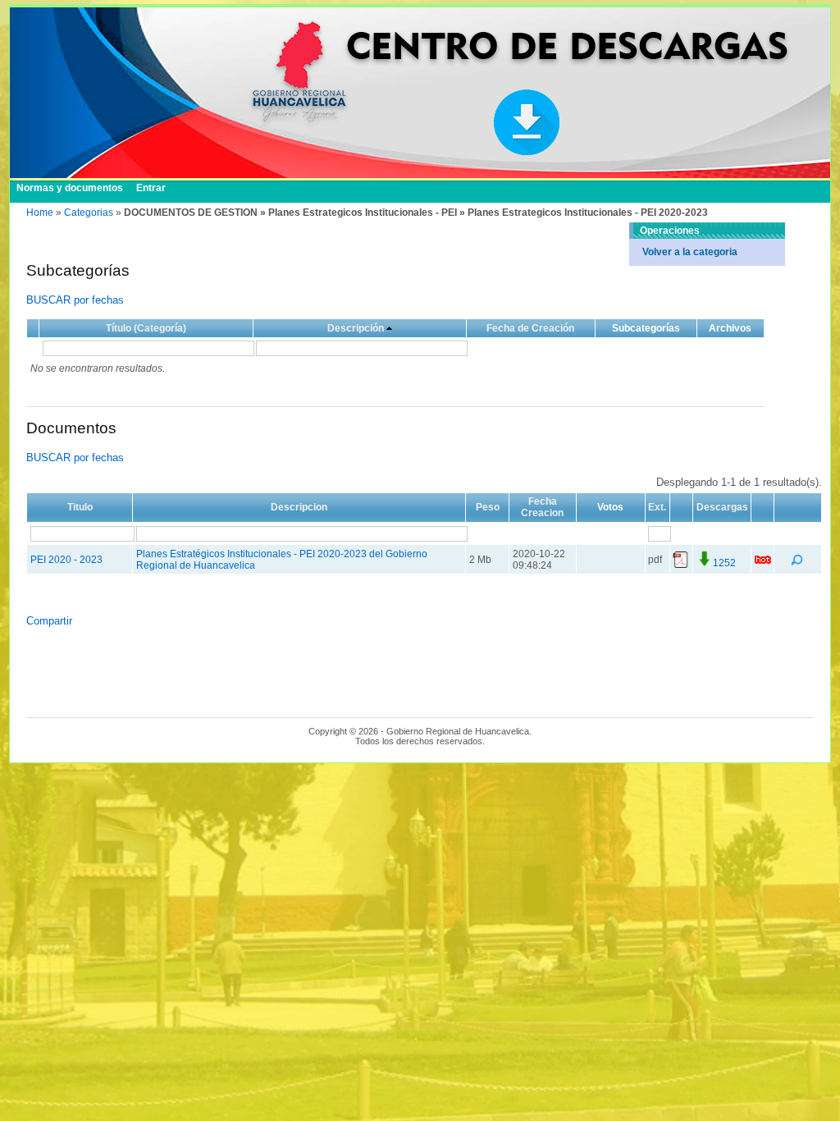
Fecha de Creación (530, 328)
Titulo (80, 507)
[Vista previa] (798, 563)
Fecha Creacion (542, 507)
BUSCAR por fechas (75, 300)
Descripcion (299, 507)
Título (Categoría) (146, 328)
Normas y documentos (69, 188)
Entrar (151, 188)
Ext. (657, 507)
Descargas (722, 507)
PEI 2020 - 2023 (66, 559)
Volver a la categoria (689, 252)
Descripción (355, 328)
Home (39, 212)
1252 (724, 563)
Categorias (88, 212)
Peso (488, 507)
